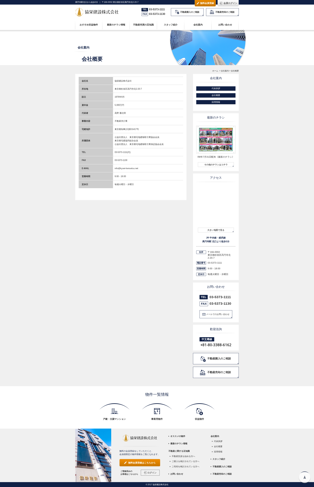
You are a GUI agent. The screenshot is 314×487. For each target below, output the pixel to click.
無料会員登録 (207, 3)
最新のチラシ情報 (116, 24)
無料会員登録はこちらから (142, 462)
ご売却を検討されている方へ (185, 466)
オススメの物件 (177, 436)
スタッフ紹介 (171, 24)
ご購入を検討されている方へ (185, 461)
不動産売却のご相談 (225, 12)
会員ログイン (230, 3)
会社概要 (216, 95)
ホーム (215, 71)
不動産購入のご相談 (189, 12)
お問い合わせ (225, 24)
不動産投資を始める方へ (183, 456)
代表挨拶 (216, 88)
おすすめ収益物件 (89, 24)
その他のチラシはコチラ (216, 164)
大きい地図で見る (215, 230)
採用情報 (216, 102)
